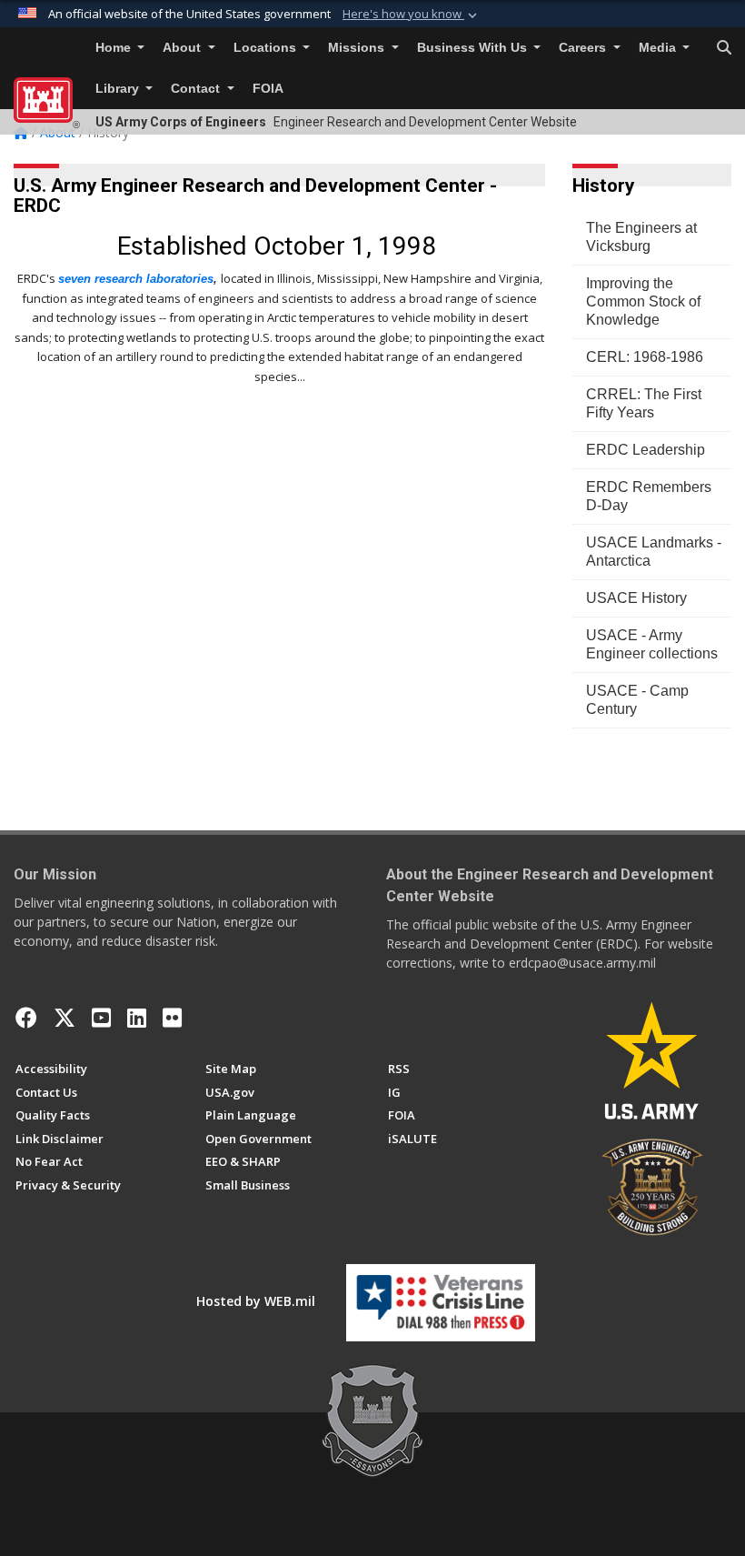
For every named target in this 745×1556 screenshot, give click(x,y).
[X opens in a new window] (64, 1017)
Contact (197, 88)
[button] (412, 14)
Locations (266, 48)
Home (114, 48)
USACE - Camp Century (637, 700)
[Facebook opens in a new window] (26, 1017)
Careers (584, 48)
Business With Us (474, 48)
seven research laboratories (136, 279)
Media (659, 48)
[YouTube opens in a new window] (101, 1017)
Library (119, 88)
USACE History (636, 598)
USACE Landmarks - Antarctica (653, 551)
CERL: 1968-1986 (644, 357)
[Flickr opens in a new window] (172, 1017)
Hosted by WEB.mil (255, 1301)
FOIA (268, 88)
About (183, 48)
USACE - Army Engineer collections (652, 644)
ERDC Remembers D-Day (648, 496)
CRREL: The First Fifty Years (643, 403)
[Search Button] (724, 48)
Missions (358, 48)
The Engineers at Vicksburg (641, 237)
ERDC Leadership (645, 449)
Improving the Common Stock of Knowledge (643, 301)
